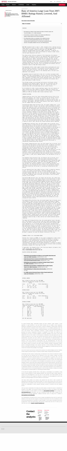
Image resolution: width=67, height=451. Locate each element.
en (54, 1)
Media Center (20, 430)
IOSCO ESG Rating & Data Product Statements (57, 441)
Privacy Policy (39, 445)
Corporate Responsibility (54, 438)
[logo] (4, 2)
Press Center (3, 441)
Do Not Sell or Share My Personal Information (54, 445)
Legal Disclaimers (25, 445)
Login (64, 1)
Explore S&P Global (12, 1)
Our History (3, 438)
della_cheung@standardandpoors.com (40, 419)
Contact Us (59, 1)
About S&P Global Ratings (5, 430)
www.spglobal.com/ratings (49, 390)
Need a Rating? (62, 4)
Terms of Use (30, 445)
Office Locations (36, 441)
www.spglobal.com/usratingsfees (28, 395)
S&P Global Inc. (5, 433)
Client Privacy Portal (44, 445)
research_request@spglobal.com (37, 403)
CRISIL (35, 430)
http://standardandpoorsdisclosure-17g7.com (32, 249)
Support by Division (36, 438)
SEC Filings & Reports (21, 441)
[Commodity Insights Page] (34, 422)
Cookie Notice (34, 445)
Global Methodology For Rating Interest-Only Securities (35, 268)
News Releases (20, 438)
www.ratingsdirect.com (26, 392)
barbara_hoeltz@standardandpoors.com (47, 418)
